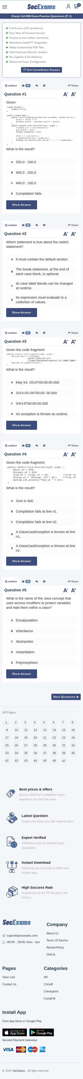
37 (45, 753)
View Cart (8, 977)
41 (7, 760)
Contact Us (9, 984)
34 (16, 753)
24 (73, 737)
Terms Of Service (57, 940)
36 (35, 753)
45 (45, 760)
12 (35, 730)
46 (54, 760)
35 (26, 753)
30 (54, 745)
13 (45, 730)
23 (63, 737)
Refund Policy (55, 947)
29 (45, 745)
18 (16, 737)
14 (54, 730)
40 (73, 753)
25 (7, 745)
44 (35, 760)
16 (73, 730)
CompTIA (49, 998)
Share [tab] (74, 85)
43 (26, 760)
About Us (52, 933)
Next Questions (64, 696)
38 (54, 753)
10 (16, 730)
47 (63, 761)
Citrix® (48, 984)
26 (16, 745)
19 (26, 737)
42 (16, 760)
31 (63, 745)
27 (26, 745)
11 (26, 730)
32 (73, 745)
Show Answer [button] (21, 204)
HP (46, 977)
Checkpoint (51, 991)
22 (54, 737)
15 (63, 730)
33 (7, 753)
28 (35, 745)
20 (35, 737)
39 (63, 753)
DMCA (51, 954)
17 (7, 737)
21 (45, 737)
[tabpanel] (41, 151)
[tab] (10, 85)
